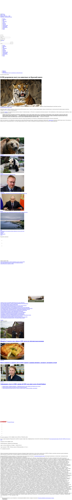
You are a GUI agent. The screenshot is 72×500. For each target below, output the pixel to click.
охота (1, 234)
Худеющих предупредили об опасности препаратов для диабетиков (13, 310)
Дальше (1, 320)
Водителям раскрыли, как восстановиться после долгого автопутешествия (14, 307)
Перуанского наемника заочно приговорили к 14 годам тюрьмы (13, 312)
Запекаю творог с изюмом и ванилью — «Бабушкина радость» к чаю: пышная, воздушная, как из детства (21, 386)
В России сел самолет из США (7, 263)
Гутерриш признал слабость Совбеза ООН (9, 304)
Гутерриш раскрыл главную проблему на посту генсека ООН (12, 261)
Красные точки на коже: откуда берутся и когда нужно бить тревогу (15, 387)
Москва (1, 173)
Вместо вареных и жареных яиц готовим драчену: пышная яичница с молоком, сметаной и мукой (28, 362)
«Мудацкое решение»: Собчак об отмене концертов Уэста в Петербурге (14, 303)
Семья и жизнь (3, 338)
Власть (1, 211)
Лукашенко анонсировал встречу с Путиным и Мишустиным (12, 317)
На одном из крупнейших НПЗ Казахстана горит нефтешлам (12, 302)
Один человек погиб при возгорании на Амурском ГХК (11, 306)
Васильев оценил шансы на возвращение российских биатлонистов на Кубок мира (16, 308)
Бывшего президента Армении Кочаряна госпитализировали (12, 314)
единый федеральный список (39, 456)
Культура (2, 381)
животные (2, 232)
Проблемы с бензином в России (6, 16)
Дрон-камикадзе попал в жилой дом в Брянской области (11, 262)
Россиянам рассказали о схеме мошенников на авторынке (11, 311)
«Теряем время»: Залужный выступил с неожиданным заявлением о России (15, 309)
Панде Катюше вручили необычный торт (7, 174)
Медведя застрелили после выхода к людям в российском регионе (12, 155)
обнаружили (51, 120)
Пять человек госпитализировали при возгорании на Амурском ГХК (13, 316)
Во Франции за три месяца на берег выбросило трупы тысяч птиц (12, 231)
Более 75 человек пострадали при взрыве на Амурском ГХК (12, 313)
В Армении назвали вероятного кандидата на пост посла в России (13, 305)
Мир (1, 230)
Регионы (2, 154)
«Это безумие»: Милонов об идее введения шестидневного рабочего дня (13, 193)
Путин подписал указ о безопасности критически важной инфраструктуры (14, 212)
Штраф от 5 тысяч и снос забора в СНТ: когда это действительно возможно (22, 341)
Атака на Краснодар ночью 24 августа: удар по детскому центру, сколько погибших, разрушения (20, 388)
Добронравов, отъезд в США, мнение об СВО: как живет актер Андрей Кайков (23, 384)
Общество (2, 192)
